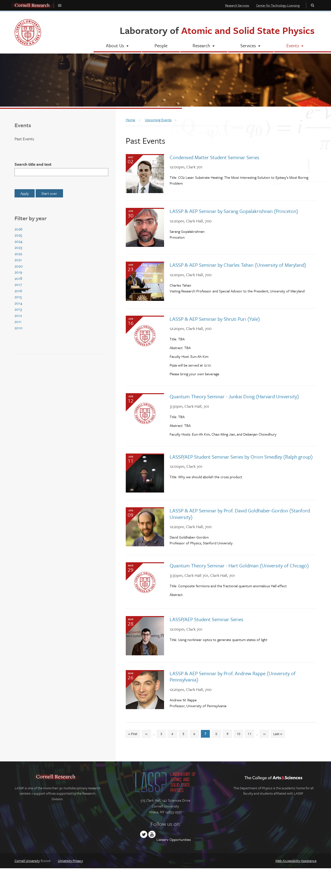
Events (23, 125)
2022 (18, 254)
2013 (18, 309)
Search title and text (33, 164)
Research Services (237, 5)
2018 (18, 278)
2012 (18, 315)
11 (250, 733)
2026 (19, 229)
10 (239, 733)
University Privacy (70, 860)
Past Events (24, 139)
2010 (19, 328)
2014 (18, 303)
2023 (18, 247)
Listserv (162, 839)
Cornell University (27, 860)
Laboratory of (217, 30)
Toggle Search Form (312, 5)
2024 (19, 241)
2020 (19, 266)
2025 (18, 235)
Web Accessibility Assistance (295, 860)
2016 (18, 291)
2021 (18, 260)
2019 (18, 272)
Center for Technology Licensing (278, 5)
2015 (18, 297)
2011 (18, 321)
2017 (18, 284)
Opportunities (180, 839)
